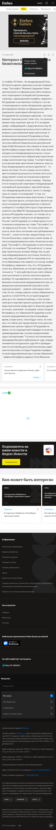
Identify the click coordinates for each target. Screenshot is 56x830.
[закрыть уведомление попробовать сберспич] (45, 62)
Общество (8, 509)
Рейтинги (33, 9)
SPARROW (20, 799)
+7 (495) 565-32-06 (31, 775)
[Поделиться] (49, 55)
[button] (53, 3)
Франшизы (46, 9)
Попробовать (29, 73)
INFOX (34, 799)
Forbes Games (15, 9)
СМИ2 (6, 799)
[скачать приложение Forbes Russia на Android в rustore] (11, 643)
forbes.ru (25, 728)
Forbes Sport (48, 509)
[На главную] (7, 3)
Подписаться (11, 462)
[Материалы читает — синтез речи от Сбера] (44, 55)
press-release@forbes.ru (41, 770)
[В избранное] (53, 55)
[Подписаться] (52, 686)
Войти (40, 3)
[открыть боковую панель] (47, 3)
